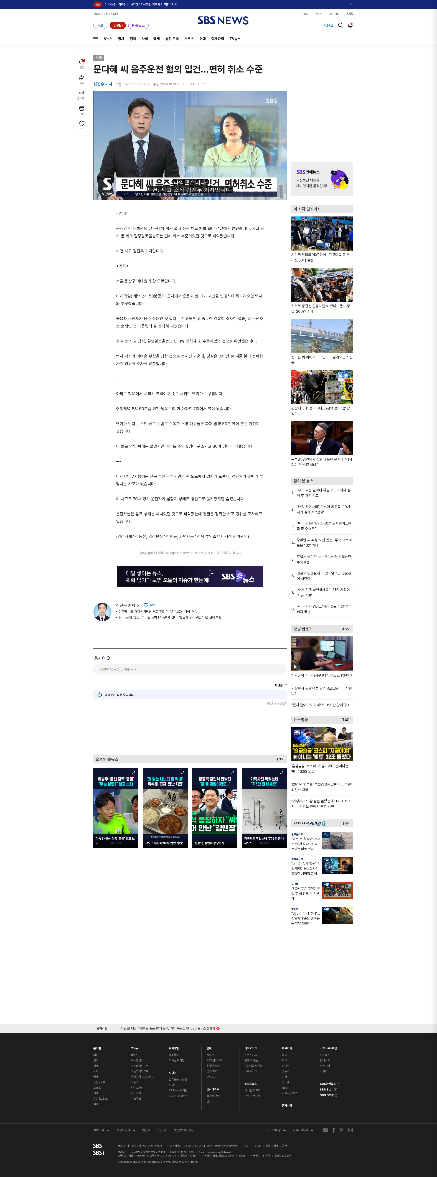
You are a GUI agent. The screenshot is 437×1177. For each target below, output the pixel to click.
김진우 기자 (125, 605)
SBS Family (276, 1130)
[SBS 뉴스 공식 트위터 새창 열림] (341, 1130)
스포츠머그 (250, 1055)
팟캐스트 (325, 1060)
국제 (156, 39)
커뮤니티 (325, 1066)
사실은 (210, 1055)
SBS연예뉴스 (328, 1083)
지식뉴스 (325, 1055)
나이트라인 (137, 1087)
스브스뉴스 (250, 1082)
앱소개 (286, 1082)
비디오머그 (250, 1047)
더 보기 (279, 758)
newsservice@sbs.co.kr (220, 1152)
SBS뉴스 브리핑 (178, 1090)
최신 (95, 1055)
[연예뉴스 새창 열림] (322, 179)
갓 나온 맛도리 (252, 1090)
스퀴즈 (323, 1071)
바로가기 (287, 1047)
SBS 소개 (101, 1131)
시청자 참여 (126, 1131)
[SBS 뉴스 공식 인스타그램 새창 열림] (350, 1130)
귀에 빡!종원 (251, 1060)
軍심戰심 (174, 1055)
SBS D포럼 (327, 1094)
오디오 (172, 1072)
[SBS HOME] (349, 13)
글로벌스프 (297, 834)
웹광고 (146, 1130)
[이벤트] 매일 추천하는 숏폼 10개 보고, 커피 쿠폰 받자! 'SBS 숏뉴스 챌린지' (168, 1027)
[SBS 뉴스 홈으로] (223, 20)
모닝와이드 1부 (139, 1066)
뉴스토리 (136, 1093)
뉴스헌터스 (137, 1060)
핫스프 (294, 908)
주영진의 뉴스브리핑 (142, 1076)
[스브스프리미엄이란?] (325, 823)
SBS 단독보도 (215, 1060)
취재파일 (217, 39)
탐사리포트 (213, 1088)
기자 (284, 1076)
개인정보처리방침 (183, 1130)
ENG (305, 13)
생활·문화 (172, 39)
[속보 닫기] (351, 4)
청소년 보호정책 (283, 1155)
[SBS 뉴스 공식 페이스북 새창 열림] (333, 1130)
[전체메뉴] (95, 39)
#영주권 (329, 25)
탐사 (209, 1101)
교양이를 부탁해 (253, 1066)
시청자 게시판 (289, 1093)
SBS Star (326, 1088)
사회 (145, 39)
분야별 (97, 1047)
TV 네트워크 (100, 1098)
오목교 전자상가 (253, 1096)
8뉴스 (108, 39)
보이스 (172, 1085)
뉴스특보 (136, 1098)
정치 (121, 39)
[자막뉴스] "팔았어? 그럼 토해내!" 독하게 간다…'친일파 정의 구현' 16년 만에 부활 (170, 617)
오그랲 (294, 884)
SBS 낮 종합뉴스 (178, 1096)
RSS (284, 1087)
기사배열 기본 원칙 (260, 1155)
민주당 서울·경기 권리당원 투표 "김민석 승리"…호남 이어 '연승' (158, 611)
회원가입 (334, 13)
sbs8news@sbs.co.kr (227, 1145)
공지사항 (287, 1105)
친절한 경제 (213, 1066)
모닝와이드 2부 (139, 1071)
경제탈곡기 (297, 859)
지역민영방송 (303, 1130)
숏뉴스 (286, 1071)
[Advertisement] (190, 730)
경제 (133, 39)
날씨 (284, 1055)
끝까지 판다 (213, 1096)
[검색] (340, 25)
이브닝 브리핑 (176, 1060)
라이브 (286, 1066)
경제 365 (212, 1071)
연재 (209, 1047)
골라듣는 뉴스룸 (178, 1079)
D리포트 (211, 1076)
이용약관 (162, 1130)
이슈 (95, 1104)
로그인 (319, 13)
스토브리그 (250, 1071)
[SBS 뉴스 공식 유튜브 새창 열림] (325, 1130)
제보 (284, 1060)
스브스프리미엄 (328, 1047)
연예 (202, 39)
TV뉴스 (235, 39)
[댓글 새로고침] (108, 658)
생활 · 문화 (99, 1082)
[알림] (350, 25)
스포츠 (189, 39)
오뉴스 (135, 1082)
